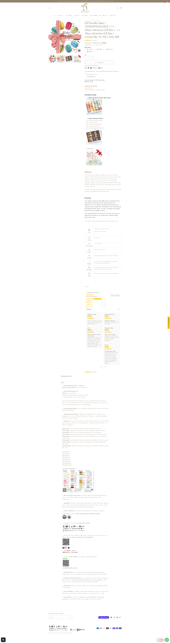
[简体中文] (164, 2)
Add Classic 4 (66, 457)
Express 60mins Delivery (70, 408)
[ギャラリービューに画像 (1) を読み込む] (52, 59)
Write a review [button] (115, 295)
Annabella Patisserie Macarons (58, 632)
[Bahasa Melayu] (168, 2)
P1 (67, 436)
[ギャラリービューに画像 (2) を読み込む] (60, 59)
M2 (70, 445)
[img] (94, 318)
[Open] (3, 639)
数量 (85, 55)
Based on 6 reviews (91, 296)
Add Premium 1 (66, 459)
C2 (68, 430)
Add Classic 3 (66, 455)
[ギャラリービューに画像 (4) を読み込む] (77, 59)
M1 (69, 442)
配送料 (88, 44)
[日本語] (167, 2)
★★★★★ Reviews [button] (168, 323)
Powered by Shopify (68, 632)
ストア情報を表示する (91, 76)
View (86, 513)
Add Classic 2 (66, 453)
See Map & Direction (98, 572)
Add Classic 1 (66, 451)
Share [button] (87, 286)
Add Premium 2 (66, 461)
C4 (68, 434)
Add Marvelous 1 (66, 463)
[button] (49, 8)
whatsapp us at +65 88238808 (87, 597)
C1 (67, 428)
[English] (166, 2)
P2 (68, 440)
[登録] (70, 617)
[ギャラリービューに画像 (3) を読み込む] (69, 59)
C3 (68, 432)
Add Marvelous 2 (67, 465)
